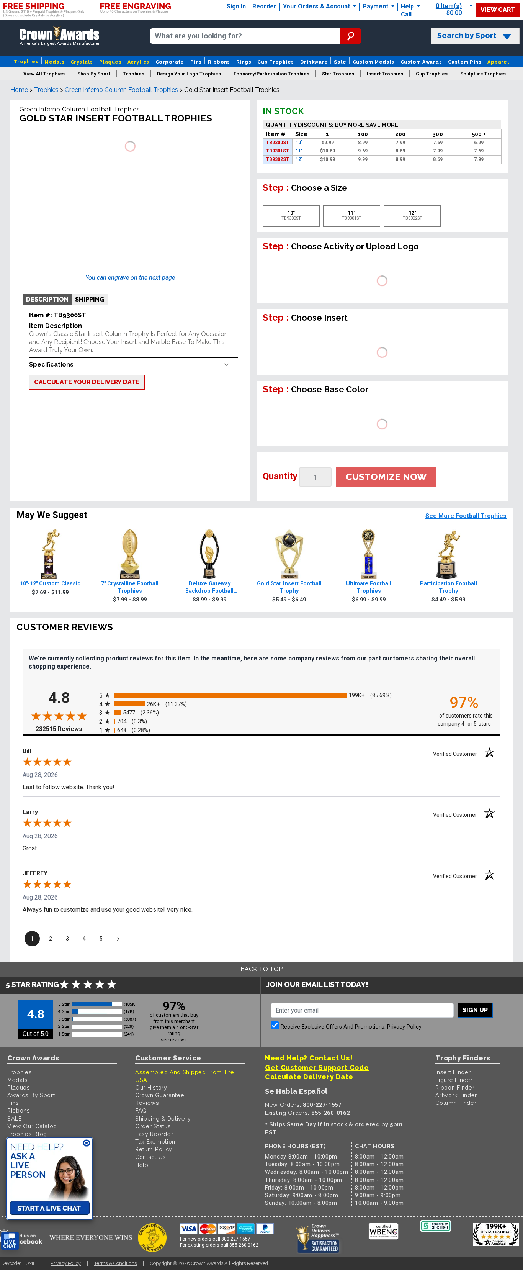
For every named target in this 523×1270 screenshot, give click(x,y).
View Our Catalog (32, 1126)
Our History (151, 1087)
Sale (340, 62)
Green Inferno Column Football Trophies (121, 89)
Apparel (498, 62)
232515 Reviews (65, 729)
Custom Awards (421, 62)
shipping (90, 299)
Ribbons (219, 62)
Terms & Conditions (115, 1263)
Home (19, 89)
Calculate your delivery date (87, 382)
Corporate (169, 62)
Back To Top (261, 969)
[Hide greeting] (86, 1143)
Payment (376, 6)
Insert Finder (453, 1072)
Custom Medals (373, 62)
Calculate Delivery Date (309, 1077)
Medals (54, 62)
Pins (196, 62)
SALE (14, 1118)
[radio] (261, 695)
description (47, 299)
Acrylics (138, 62)
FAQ (141, 1110)
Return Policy (153, 1149)
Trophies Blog (27, 1134)
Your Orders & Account (317, 6)
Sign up (475, 1010)
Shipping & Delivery (163, 1118)
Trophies (26, 61)
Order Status (153, 1126)
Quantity (280, 476)
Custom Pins (464, 62)
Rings (243, 62)
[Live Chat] (10, 1241)
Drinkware (314, 62)
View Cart (498, 9)
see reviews (174, 1039)
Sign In (236, 6)
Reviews (147, 1103)
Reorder (264, 6)
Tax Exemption (155, 1141)
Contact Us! (331, 1058)
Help (407, 6)
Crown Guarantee (160, 1095)
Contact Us (150, 1157)
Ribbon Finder (454, 1087)
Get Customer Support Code (317, 1068)
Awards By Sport (31, 1095)
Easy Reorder (154, 1134)
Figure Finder (453, 1080)
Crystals (81, 62)
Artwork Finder (456, 1095)
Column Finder (455, 1103)
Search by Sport (466, 35)
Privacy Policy (404, 1027)
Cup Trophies (275, 62)
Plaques (110, 62)
